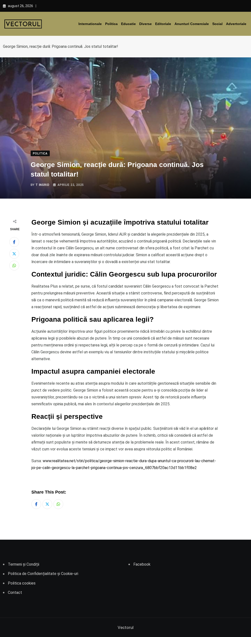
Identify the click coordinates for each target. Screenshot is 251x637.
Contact (15, 592)
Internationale (90, 24)
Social (217, 24)
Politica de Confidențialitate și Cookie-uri (43, 573)
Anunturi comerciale (192, 24)
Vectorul (126, 627)
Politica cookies (22, 583)
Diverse (145, 24)
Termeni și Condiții (23, 564)
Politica (111, 24)
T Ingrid (42, 185)
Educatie (128, 24)
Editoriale (163, 24)
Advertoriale (236, 24)
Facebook (142, 564)
